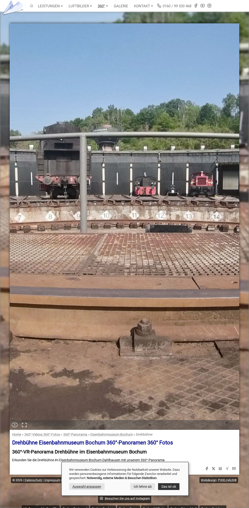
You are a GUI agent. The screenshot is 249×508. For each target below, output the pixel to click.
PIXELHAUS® (227, 480)
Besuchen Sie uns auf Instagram (127, 498)
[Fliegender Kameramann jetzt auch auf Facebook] (195, 5)
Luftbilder (79, 6)
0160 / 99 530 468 (176, 6)
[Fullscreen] (24, 425)
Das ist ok (168, 487)
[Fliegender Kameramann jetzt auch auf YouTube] (202, 5)
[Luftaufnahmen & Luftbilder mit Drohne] (31, 6)
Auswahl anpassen (86, 487)
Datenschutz (33, 480)
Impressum (52, 480)
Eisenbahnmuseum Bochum (111, 434)
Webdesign (208, 480)
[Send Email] (234, 469)
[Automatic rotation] (14, 425)
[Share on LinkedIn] (220, 469)
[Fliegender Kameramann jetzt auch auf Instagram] (209, 5)
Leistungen (49, 6)
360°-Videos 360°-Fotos (42, 434)
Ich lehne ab (143, 487)
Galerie (121, 6)
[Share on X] (213, 469)
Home (16, 434)
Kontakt (142, 6)
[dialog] (125, 479)
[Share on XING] (227, 469)
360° (101, 6)
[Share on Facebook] (207, 469)
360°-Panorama (75, 434)
